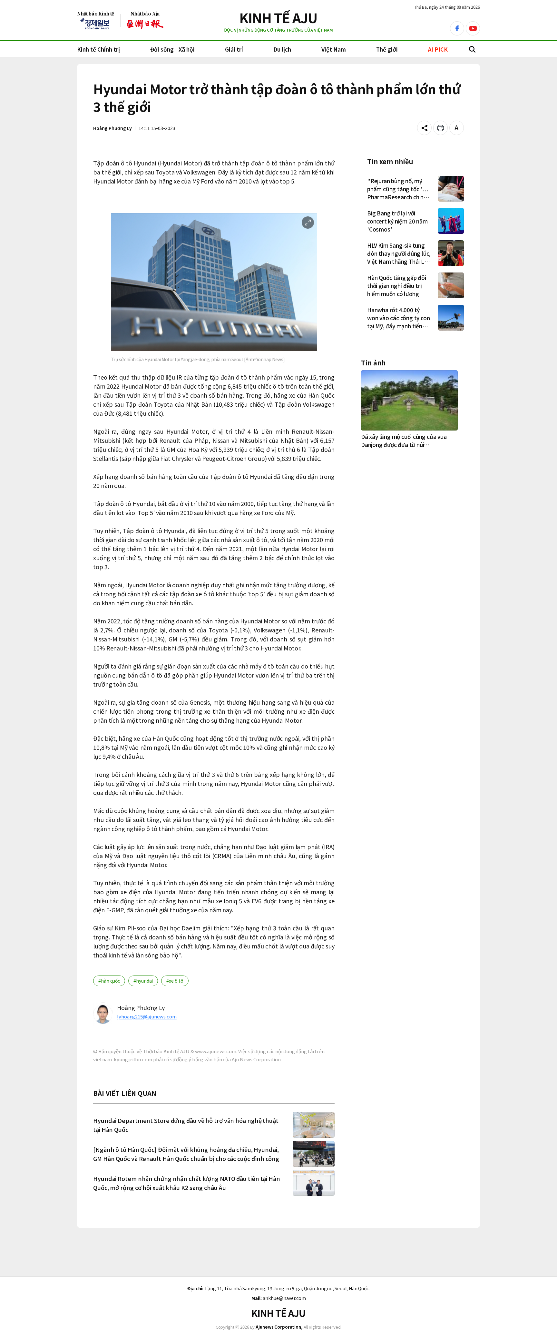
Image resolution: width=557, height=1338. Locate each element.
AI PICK (438, 49)
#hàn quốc (109, 980)
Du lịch (282, 49)
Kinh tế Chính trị (98, 49)
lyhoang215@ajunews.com (147, 1016)
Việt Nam (333, 49)
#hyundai (143, 980)
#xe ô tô (174, 980)
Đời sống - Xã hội (172, 49)
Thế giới (387, 49)
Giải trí (234, 49)
